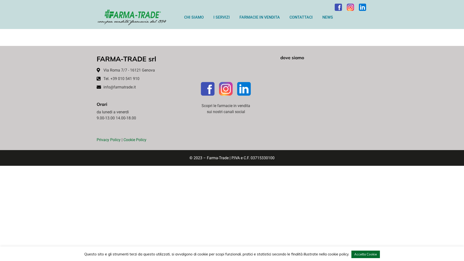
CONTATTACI (301, 17)
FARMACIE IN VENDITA (259, 17)
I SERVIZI (221, 17)
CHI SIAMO (194, 17)
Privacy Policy (109, 140)
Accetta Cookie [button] (365, 254)
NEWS (327, 17)
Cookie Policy (134, 140)
